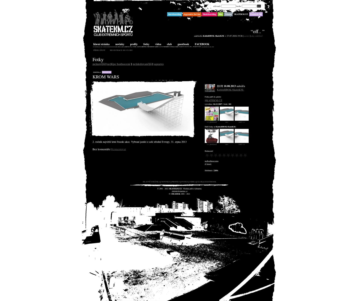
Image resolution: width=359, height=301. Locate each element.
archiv (246, 35)
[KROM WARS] (143, 130)
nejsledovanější (142, 64)
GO (258, 6)
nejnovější (99, 64)
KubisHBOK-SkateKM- (230, 90)
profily (134, 44)
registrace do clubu (121, 50)
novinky (119, 44)
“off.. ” (258, 31)
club (169, 44)
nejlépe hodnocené (119, 64)
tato (226, 122)
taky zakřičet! (257, 35)
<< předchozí (212, 122)
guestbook (183, 44)
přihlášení (99, 50)
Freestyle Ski (106, 72)
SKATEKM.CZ (97, 72)
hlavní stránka (101, 44)
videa (158, 44)
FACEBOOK (202, 44)
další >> (242, 122)
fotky (146, 44)
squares (159, 64)
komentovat (119, 149)
